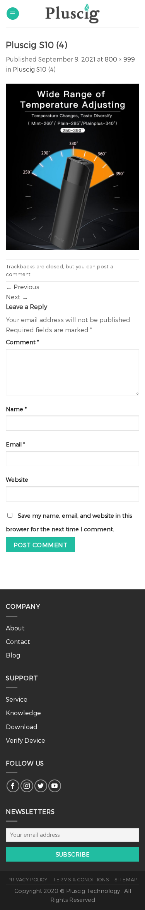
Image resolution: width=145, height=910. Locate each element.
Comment (22, 342)
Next (17, 296)
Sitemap (126, 879)
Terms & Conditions (81, 879)
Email (15, 444)
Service (16, 699)
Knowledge (23, 712)
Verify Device (25, 740)
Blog (13, 655)
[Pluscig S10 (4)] (72, 166)
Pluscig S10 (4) (34, 69)
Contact (18, 641)
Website (17, 479)
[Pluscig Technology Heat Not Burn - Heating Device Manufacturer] (72, 13)
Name (16, 409)
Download (22, 726)
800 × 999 (120, 59)
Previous (22, 286)
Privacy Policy (27, 879)
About (15, 628)
